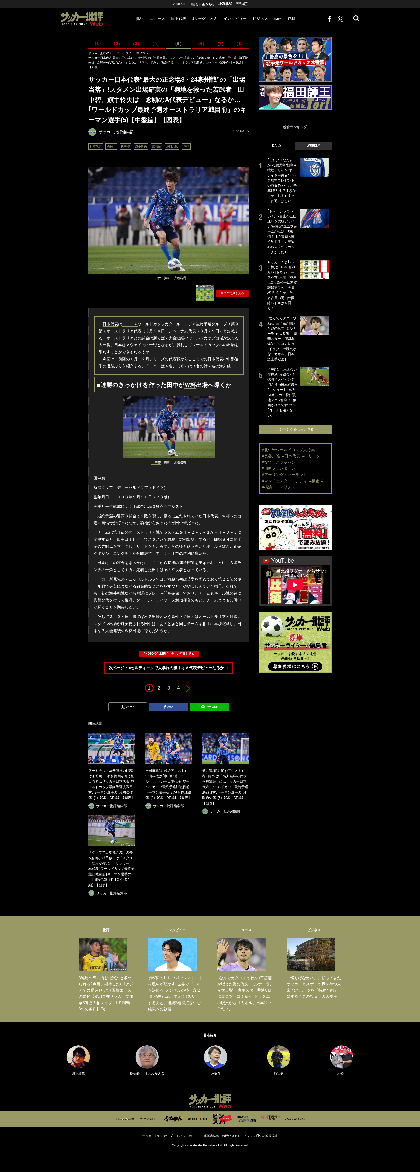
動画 (278, 19)
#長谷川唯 (271, 456)
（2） (116, 43)
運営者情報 (211, 1136)
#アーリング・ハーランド (284, 475)
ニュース (157, 19)
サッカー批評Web (100, 53)
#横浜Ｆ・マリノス (278, 487)
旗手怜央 (141, 146)
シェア (170, 706)
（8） (239, 43)
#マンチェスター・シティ (284, 481)
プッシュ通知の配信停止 (260, 1136)
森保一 (111, 146)
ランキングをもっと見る (295, 429)
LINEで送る (212, 706)
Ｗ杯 (186, 146)
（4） (155, 43)
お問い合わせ (231, 1136)
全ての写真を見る (232, 293)
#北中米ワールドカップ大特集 (288, 450)
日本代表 (178, 19)
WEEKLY (313, 146)
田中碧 (125, 146)
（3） (136, 43)
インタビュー (235, 19)
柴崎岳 (156, 146)
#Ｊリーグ (311, 456)
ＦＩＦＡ (130, 324)
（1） (97, 43)
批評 (140, 19)
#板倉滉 (316, 481)
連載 (291, 19)
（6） (201, 43)
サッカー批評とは (154, 1136)
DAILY (276, 146)
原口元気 (172, 146)
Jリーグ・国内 (205, 19)
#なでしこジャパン (278, 462)
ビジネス (260, 19)
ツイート (130, 706)
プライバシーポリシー (185, 1136)
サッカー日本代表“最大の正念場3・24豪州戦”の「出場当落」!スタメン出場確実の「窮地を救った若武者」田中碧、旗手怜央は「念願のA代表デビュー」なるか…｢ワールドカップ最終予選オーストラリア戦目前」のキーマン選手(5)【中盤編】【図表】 (168, 62)
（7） (220, 43)
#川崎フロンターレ (278, 468)
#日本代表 (291, 456)
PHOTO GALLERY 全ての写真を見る (168, 653)
